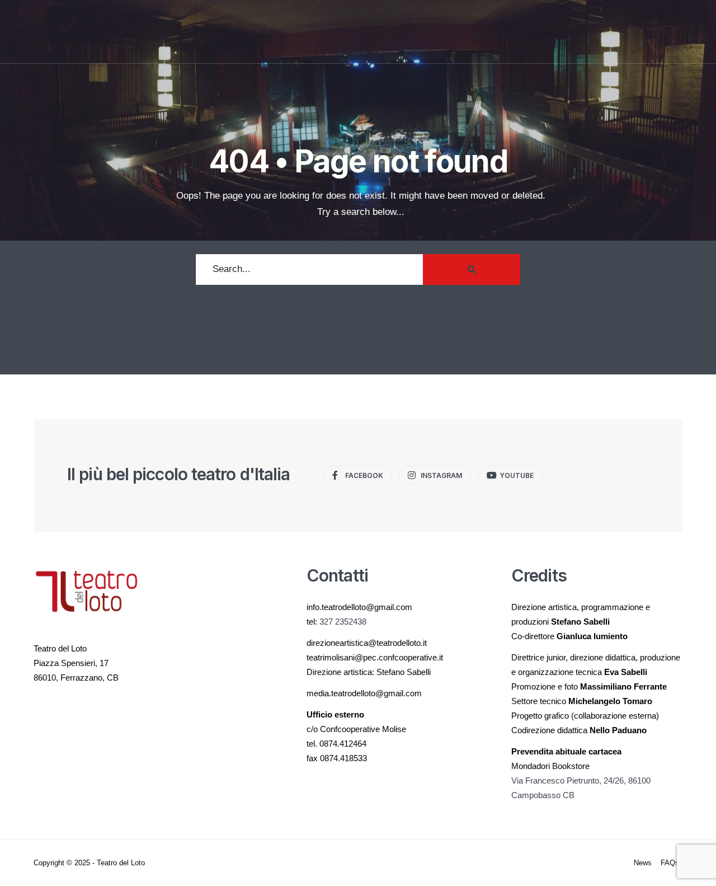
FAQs (670, 863)
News (643, 863)
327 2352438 (342, 621)
